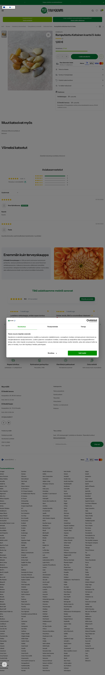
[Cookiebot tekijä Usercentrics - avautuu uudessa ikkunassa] (88, 320)
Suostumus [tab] (22, 327)
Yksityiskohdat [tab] (52, 327)
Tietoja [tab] (83, 327)
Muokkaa (51, 353)
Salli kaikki (82, 353)
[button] (8, 7)
